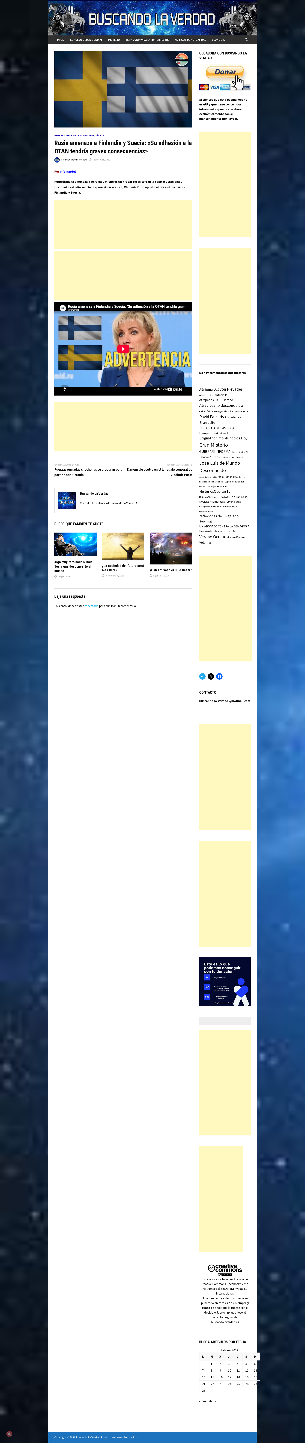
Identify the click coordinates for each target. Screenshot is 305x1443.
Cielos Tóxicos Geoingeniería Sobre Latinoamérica (223, 411)
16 (221, 1377)
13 (255, 1370)
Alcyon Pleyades (228, 389)
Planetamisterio (206, 511)
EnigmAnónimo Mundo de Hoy (223, 438)
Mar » (212, 1401)
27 (255, 1384)
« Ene (202, 1401)
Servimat (205, 521)
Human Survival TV (240, 452)
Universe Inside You (210, 531)
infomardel (68, 171)
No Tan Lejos (239, 497)
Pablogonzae (204, 506)
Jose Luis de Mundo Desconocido (219, 466)
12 (247, 1370)
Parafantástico (230, 506)
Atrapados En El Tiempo (216, 400)
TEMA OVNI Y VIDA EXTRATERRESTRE (147, 39)
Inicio (61, 39)
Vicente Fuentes (236, 537)
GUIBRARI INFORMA (215, 451)
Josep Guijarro (205, 477)
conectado (91, 606)
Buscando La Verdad (76, 159)
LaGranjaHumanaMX (225, 476)
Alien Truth (206, 395)
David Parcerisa (212, 416)
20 (255, 1377)
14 (203, 1377)
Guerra (59, 135)
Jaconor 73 (205, 457)
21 (203, 1384)
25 (238, 1384)
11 (238, 1370)
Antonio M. (221, 395)
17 (229, 1377)
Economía (218, 39)
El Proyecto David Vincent (213, 433)
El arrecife (207, 422)
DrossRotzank (234, 417)
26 (247, 1384)
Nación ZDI (225, 497)
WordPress (123, 1437)
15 (212, 1377)
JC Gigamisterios (222, 457)
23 (221, 1384)
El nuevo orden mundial (86, 39)
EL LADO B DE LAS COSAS (217, 428)
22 (212, 1384)
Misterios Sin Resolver (209, 497)
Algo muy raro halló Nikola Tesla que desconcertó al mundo (73, 566)
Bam (135, 1437)
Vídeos (100, 135)
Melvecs (202, 486)
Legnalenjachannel (234, 481)
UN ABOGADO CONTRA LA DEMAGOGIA (224, 526)
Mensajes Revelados (217, 486)
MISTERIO (114, 39)
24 (229, 1384)
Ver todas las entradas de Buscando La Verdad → (108, 503)
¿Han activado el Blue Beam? (171, 570)
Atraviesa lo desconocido (221, 405)
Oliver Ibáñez (233, 501)
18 (238, 1377)
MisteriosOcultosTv (214, 491)
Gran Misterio (213, 445)
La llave (242, 477)
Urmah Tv (229, 531)
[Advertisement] (123, 224)
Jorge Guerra (237, 457)
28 (203, 1391)
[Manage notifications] (9, 1434)
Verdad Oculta (212, 537)
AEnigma (206, 389)
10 (229, 1370)
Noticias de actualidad (190, 39)
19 (247, 1377)
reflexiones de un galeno (219, 516)
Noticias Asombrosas (212, 501)
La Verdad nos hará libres (211, 481)
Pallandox (216, 506)
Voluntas (205, 542)
